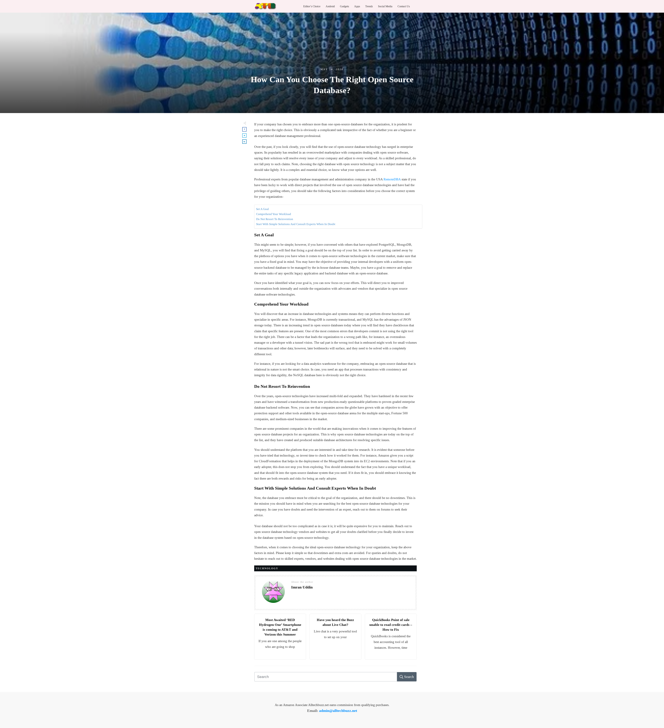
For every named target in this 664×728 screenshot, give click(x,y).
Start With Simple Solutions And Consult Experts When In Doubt (295, 224)
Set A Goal (262, 209)
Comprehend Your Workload (273, 214)
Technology (267, 568)
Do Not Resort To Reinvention (274, 219)
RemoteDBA (392, 179)
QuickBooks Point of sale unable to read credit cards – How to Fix (390, 624)
